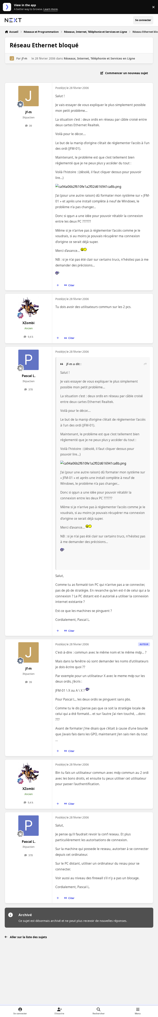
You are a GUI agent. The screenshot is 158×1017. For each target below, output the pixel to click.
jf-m (24, 58)
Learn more (8, 7)
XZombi (28, 323)
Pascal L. (28, 376)
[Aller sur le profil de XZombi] (28, 307)
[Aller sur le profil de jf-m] (12, 58)
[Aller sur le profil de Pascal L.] (28, 360)
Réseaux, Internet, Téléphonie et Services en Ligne (99, 58)
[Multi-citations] (58, 285)
